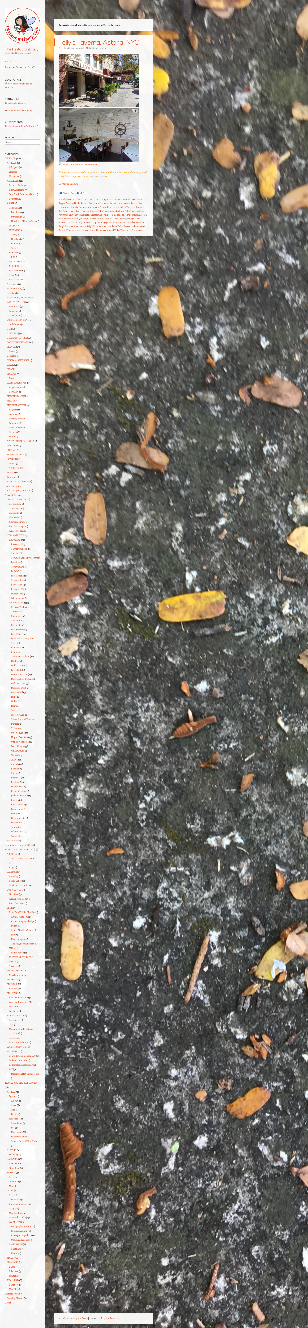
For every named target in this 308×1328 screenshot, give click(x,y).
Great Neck (15, 508)
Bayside (15, 768)
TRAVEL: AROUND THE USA (127, 199)
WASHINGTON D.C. (17, 1046)
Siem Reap (14, 1167)
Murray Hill (17, 692)
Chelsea (15, 611)
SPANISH (12, 458)
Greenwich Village (20, 656)
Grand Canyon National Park (23, 858)
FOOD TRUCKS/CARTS (18, 342)
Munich (12, 1185)
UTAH (10, 1024)
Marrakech (17, 1132)
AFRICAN (12, 162)
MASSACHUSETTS (16, 970)
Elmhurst (16, 777)
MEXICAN (12, 400)
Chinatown (16, 616)
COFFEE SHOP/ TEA (17, 319)
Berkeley (13, 876)
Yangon (13, 1275)
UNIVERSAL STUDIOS (20, 957)
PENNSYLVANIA (15, 1015)
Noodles (15, 239)
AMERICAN (13, 180)
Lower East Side (19, 674)
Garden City (15, 503)
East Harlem (17, 629)
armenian (14, 414)
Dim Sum (15, 212)
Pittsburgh (14, 1019)
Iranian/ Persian (17, 418)
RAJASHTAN (15, 1221)
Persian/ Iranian (17, 427)
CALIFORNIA (13, 871)
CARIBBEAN (13, 306)
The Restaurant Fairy (21, 49)
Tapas (12, 463)
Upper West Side (20, 741)
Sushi (13, 248)
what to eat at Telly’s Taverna (87, 226)
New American (16, 189)
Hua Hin (13, 1289)
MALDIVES (12, 1257)
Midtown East (18, 683)
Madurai (15, 1253)
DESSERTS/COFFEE (17, 337)
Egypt (12, 1096)
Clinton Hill (16, 620)
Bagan (12, 1266)
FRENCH (11, 346)
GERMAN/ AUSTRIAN (18, 360)
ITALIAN (11, 373)
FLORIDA (11, 907)
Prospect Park (18, 589)
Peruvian (13, 391)
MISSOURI (12, 984)
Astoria (15, 764)
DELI (9, 328)
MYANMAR (13, 1262)
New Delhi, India (17, 1217)
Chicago (13, 966)
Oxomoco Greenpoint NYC (18, 844)
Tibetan (11, 472)
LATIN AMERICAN (16, 382)
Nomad (14, 705)
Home (8, 61)
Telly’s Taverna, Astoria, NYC (99, 42)
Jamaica (15, 800)
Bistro (12, 351)
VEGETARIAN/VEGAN (18, 481)
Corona (15, 773)
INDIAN (13, 225)
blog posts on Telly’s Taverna (120, 207)
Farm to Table (16, 185)
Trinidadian (14, 315)
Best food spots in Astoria (100, 203)
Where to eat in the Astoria (78, 230)
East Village (17, 633)
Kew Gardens (18, 804)
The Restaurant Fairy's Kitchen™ (21, 125)
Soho (13, 710)
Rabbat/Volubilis (19, 1136)
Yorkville (15, 755)
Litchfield (14, 894)
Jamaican (13, 310)
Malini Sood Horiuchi (96, 48)
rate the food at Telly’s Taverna (111, 218)
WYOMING (12, 1051)
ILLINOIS (12, 961)
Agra (11, 1194)
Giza (13, 1109)
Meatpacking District (22, 678)
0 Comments (136, 230)
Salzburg (13, 1154)
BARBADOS (13, 1159)
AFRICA (11, 1091)
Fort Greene (17, 575)
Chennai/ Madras (17, 1203)
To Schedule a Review (15, 102)
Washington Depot (18, 898)
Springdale (14, 1037)
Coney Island (17, 566)
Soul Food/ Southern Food (22, 194)
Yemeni (13, 436)
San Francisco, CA (18, 885)
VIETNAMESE (16, 279)
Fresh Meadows (19, 791)
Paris (11, 1176)
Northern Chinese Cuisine (24, 221)
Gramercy (16, 651)
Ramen (14, 243)
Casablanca (16, 1123)
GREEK (70, 199)
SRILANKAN (15, 270)
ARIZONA (12, 853)
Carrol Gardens (19, 548)
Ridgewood (16, 822)
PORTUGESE (13, 445)
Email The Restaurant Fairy (18, 110)
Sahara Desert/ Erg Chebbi (24, 1141)
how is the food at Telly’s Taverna (122, 214)
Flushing (15, 782)
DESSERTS (12, 333)
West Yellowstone (18, 997)
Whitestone (17, 831)
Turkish (13, 432)
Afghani (13, 409)
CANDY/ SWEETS (16, 301)
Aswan (14, 1100)
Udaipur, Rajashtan (20, 1239)
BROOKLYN (15, 539)
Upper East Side (19, 737)
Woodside (16, 835)
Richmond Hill (18, 817)
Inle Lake (13, 1271)
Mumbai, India (16, 1212)
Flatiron (15, 647)
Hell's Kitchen (18, 665)
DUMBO (15, 571)
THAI (12, 274)
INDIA (10, 1190)
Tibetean (11, 476)
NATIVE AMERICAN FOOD (20, 441)
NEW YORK (80, 199)
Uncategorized (12, 1293)
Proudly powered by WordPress (73, 1318)
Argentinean (15, 387)
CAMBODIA (13, 1163)
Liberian (13, 171)
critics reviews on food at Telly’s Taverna (92, 210)
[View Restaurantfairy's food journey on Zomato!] (22, 87)
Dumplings (16, 216)
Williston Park (16, 530)
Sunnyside (16, 826)
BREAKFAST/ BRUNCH (18, 297)
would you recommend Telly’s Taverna (110, 230)
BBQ (13, 257)
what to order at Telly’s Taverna (117, 226)
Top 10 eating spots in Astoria (106, 222)
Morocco (13, 1118)
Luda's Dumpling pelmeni (17, 490)
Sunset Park (17, 593)
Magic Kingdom (19, 939)
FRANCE (11, 1172)
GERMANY (12, 1181)
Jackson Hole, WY (18, 1060)
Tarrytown (12, 840)
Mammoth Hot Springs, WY (25, 1073)
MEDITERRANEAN (16, 396)
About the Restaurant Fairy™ (20, 67)
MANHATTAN (16, 602)
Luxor (14, 1114)
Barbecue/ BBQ (14, 288)
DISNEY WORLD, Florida (21, 912)
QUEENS (108, 199)
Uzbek (8, 1302)
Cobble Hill (16, 553)
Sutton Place (17, 714)
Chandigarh (15, 1199)
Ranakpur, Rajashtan (21, 1235)
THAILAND (13, 1280)
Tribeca (15, 728)
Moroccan (14, 176)
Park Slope (16, 584)
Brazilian (11, 292)
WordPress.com (113, 1318)
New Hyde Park (17, 521)
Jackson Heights (19, 795)
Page (11, 867)
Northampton (16, 975)
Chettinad (16, 1248)
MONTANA (13, 992)
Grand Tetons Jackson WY (22, 1055)
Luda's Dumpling (13, 485)
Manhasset (14, 517)
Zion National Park (18, 1042)
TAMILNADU (16, 1244)
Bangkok (13, 1284)
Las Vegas (14, 1010)
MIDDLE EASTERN (16, 405)
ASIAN (10, 203)
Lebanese (14, 423)
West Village (17, 746)
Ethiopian (14, 167)
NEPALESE (14, 265)
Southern (14, 198)
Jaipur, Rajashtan (19, 1230)
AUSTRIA (12, 1150)
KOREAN (13, 252)
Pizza (11, 378)
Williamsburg (18, 598)
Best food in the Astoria (77, 203)
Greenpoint (17, 580)
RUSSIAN (12, 449)
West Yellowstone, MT (20, 1001)
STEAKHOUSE (14, 467)
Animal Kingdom (19, 916)
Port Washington (17, 526)
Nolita (14, 701)
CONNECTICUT (15, 889)
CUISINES (10, 158)
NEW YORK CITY (95, 199)
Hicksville (14, 512)
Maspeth (15, 813)
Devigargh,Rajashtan (21, 1226)
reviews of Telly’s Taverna (80, 222)
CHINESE (14, 207)
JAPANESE (14, 230)
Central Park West (20, 607)
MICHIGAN (13, 979)
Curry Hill (16, 624)
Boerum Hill (17, 544)
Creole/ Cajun (14, 324)
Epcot (14, 925)
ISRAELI (11, 369)
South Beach (17, 952)
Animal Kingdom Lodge (22, 921)
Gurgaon (13, 1208)
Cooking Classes (15, 1298)
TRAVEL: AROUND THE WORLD (21, 1082)
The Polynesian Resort (22, 943)
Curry (14, 234)
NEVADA (11, 1006)
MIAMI (12, 948)
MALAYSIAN (15, 261)
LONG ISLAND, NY (16, 499)
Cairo (14, 1105)
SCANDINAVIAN (15, 454)
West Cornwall (16, 903)
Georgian (11, 355)
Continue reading (70, 183)
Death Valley (15, 880)
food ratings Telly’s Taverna (125, 210)
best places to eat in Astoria (125, 203)
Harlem (15, 660)
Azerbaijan (12, 283)
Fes (13, 1127)
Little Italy (16, 669)
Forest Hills (17, 786)
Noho (14, 696)
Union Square (18, 732)
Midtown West (18, 687)
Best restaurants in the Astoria (92, 207)
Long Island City (19, 808)
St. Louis (13, 988)
